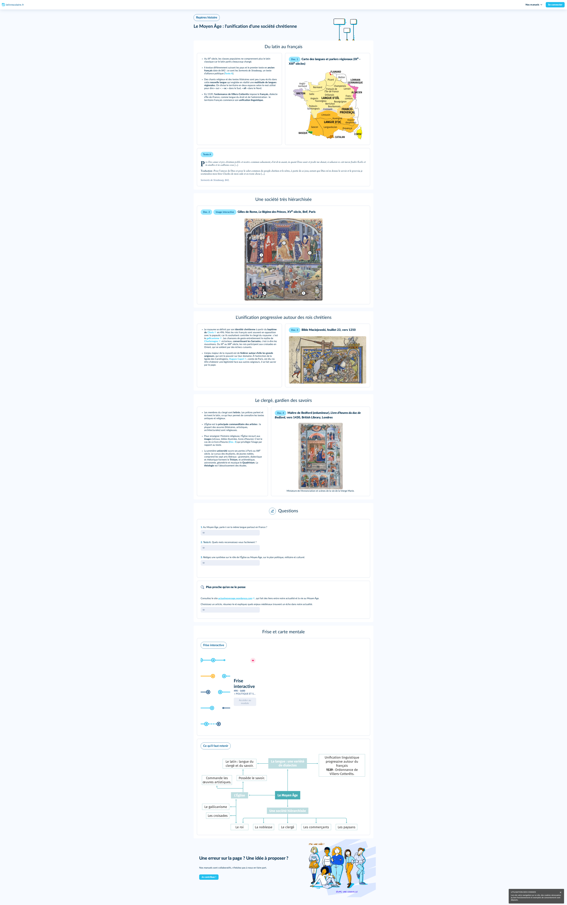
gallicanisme (213, 338)
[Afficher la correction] (355, 525)
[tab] (355, 525)
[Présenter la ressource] (275, 59)
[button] (283, 47)
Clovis (210, 332)
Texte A (207, 542)
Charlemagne (211, 341)
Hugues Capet (236, 359)
